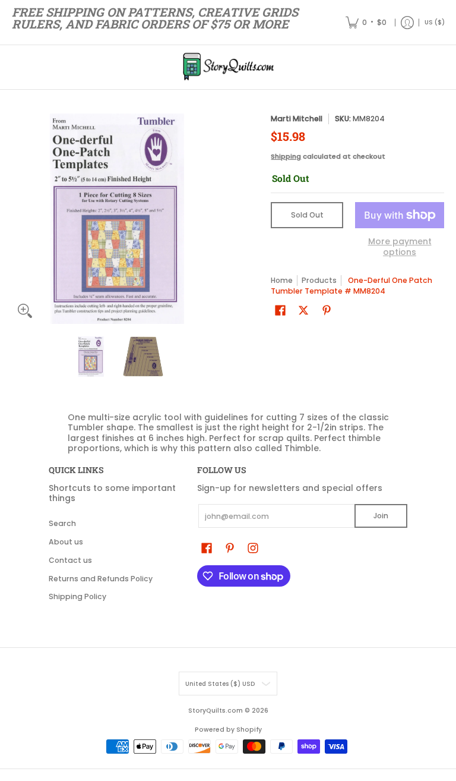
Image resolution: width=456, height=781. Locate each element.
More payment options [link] (400, 247)
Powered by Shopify (228, 729)
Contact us (70, 560)
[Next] (214, 219)
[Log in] (407, 22)
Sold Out (307, 215)
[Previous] (20, 219)
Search (62, 523)
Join (380, 516)
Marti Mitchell (296, 119)
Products (319, 280)
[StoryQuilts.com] (228, 67)
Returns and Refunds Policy (101, 579)
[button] (280, 310)
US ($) (435, 22)
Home (282, 280)
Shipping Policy (77, 596)
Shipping (286, 156)
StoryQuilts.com (215, 710)
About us (66, 542)
